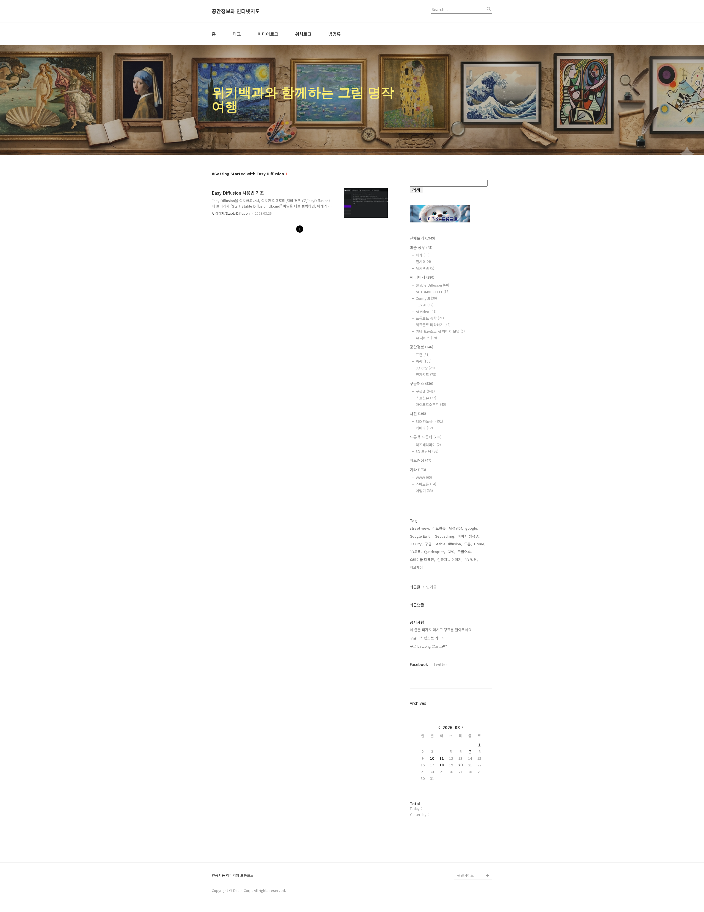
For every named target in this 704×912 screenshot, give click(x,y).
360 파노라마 (429, 421)
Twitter (440, 664)
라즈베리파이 (428, 444)
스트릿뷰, (439, 528)
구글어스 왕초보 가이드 (427, 638)
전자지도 (426, 374)
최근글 (415, 587)
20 (460, 764)
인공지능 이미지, (450, 559)
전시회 (423, 261)
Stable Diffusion (432, 285)
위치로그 (303, 33)
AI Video (426, 311)
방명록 (334, 33)
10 (432, 758)
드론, (468, 543)
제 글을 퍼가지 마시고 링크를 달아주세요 (440, 629)
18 (441, 764)
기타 (418, 469)
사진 (418, 413)
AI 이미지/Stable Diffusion (231, 213)
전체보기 (422, 238)
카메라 (424, 428)
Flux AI (424, 304)
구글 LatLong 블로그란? (428, 646)
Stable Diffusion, (448, 543)
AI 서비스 (426, 338)
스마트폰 (426, 484)
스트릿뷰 (426, 398)
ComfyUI (426, 298)
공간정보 (421, 347)
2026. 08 (451, 727)
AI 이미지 (422, 277)
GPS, (451, 551)
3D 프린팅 (427, 451)
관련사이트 (465, 875)
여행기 (424, 490)
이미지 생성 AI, (469, 536)
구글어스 (421, 383)
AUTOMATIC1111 (433, 291)
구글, (429, 543)
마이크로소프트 (431, 404)
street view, (420, 528)
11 (441, 758)
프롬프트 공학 (430, 318)
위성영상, (456, 528)
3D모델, (416, 551)
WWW (424, 477)
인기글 (431, 587)
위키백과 (425, 268)
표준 (423, 354)
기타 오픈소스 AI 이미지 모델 (440, 331)
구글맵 (425, 391)
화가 (423, 255)
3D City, (416, 543)
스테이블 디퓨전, (422, 559)
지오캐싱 (420, 460)
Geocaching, (445, 536)
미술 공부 (421, 247)
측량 (423, 361)
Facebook (419, 664)
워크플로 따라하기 (433, 324)
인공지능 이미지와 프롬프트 (233, 875)
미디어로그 (268, 33)
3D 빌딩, (471, 559)
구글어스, (465, 551)
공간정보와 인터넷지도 (236, 11)
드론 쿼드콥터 (425, 437)
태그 (237, 33)
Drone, (479, 543)
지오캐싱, (417, 567)
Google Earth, (421, 536)
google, (471, 528)
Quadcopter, (434, 551)
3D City (425, 368)
